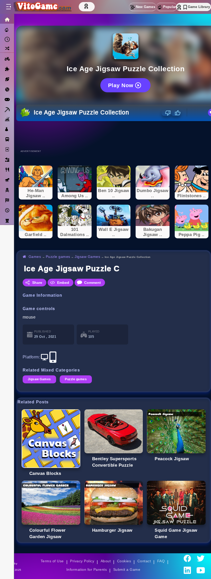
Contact (144, 561)
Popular (169, 7)
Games (35, 257)
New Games (145, 7)
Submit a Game (126, 569)
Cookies (124, 561)
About (106, 561)
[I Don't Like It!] (166, 113)
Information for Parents (86, 569)
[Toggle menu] (8, 7)
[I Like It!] (176, 113)
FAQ (161, 561)
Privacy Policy (82, 561)
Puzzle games (58, 257)
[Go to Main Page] (42, 7)
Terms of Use (52, 561)
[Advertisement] (113, 135)
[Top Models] (86, 6)
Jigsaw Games (87, 257)
